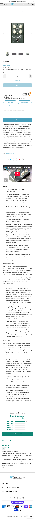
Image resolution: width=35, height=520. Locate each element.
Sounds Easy (14, 516)
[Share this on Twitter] (10, 159)
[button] (10, 421)
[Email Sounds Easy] (11, 498)
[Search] (28, 4)
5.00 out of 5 (21, 416)
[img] (5, 445)
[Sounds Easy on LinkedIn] (20, 498)
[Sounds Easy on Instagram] (17, 498)
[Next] (31, 33)
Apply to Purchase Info (10, 106)
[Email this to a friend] (24, 159)
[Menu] (1, 4)
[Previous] (3, 33)
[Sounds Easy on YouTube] (23, 498)
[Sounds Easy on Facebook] (14, 498)
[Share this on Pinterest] (19, 159)
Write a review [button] (17, 434)
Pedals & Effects (10, 153)
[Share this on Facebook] (15, 159)
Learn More (24, 102)
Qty (3, 72)
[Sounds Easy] (17, 4)
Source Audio (6, 65)
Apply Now (10, 102)
